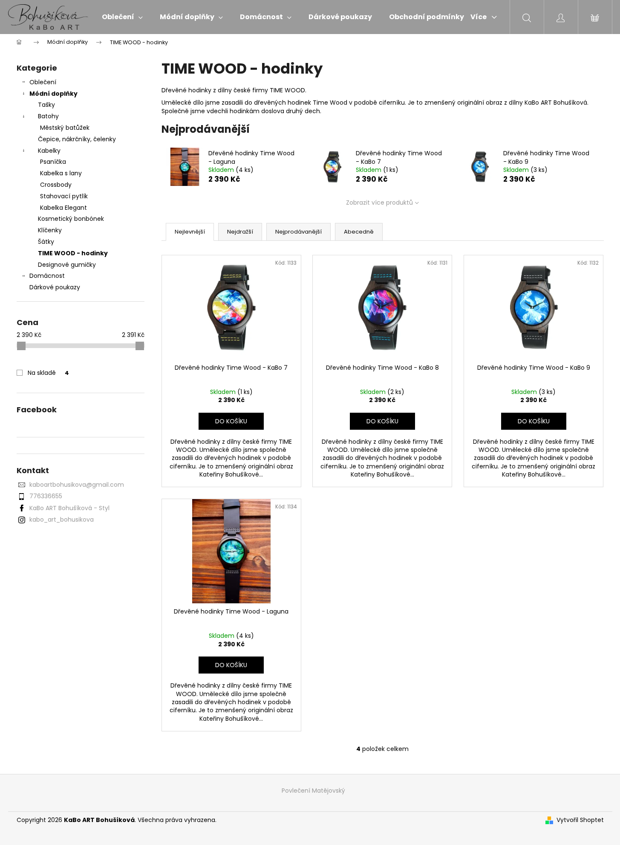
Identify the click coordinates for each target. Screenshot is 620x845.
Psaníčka (53, 161)
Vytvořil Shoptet (580, 820)
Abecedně (359, 232)
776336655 (45, 496)
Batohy (48, 116)
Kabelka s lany (61, 173)
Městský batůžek (64, 127)
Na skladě (48, 372)
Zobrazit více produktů (379, 202)
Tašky (46, 104)
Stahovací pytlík (64, 196)
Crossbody (56, 184)
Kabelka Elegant (63, 207)
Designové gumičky (67, 264)
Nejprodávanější (298, 232)
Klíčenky (50, 230)
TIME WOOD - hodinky (73, 253)
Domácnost (47, 275)
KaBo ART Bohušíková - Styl (69, 508)
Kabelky (49, 150)
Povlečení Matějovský (313, 790)
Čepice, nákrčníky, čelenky (77, 139)
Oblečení (42, 82)
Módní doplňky (53, 93)
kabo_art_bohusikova (61, 519)
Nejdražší (240, 232)
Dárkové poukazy (54, 287)
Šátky (46, 241)
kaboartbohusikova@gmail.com (76, 484)
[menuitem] (122, 17)
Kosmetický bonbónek (71, 218)
